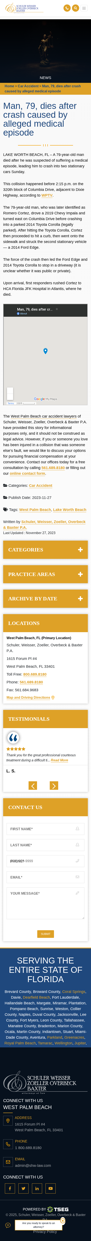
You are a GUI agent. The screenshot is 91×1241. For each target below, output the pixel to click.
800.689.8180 (35, 674)
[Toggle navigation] (84, 8)
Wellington (63, 1043)
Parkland (54, 1037)
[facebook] (10, 1188)
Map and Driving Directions (28, 697)
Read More (59, 760)
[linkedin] (37, 1188)
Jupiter (80, 1043)
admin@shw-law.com (33, 1165)
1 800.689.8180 (28, 1148)
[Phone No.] (67, 8)
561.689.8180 (53, 468)
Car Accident (40, 485)
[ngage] (8, 1225)
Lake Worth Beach (69, 510)
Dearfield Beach (36, 997)
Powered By (34, 1209)
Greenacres (74, 1037)
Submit (45, 934)
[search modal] (75, 8)
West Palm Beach (35, 510)
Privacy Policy (45, 1232)
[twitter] (23, 1188)
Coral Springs (73, 992)
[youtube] (51, 1188)
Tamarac (45, 1043)
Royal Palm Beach (20, 1043)
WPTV (46, 195)
